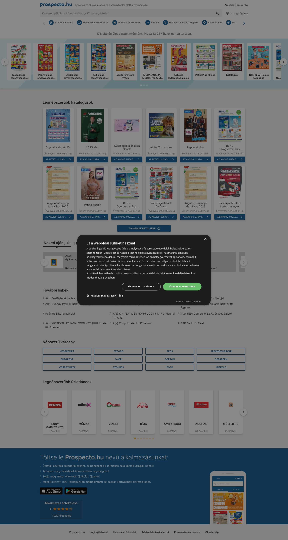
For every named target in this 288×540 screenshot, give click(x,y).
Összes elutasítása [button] (141, 286)
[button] (104, 296)
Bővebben (109, 277)
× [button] (205, 239)
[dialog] (144, 270)
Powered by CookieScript (188, 301)
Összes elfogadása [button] (182, 286)
